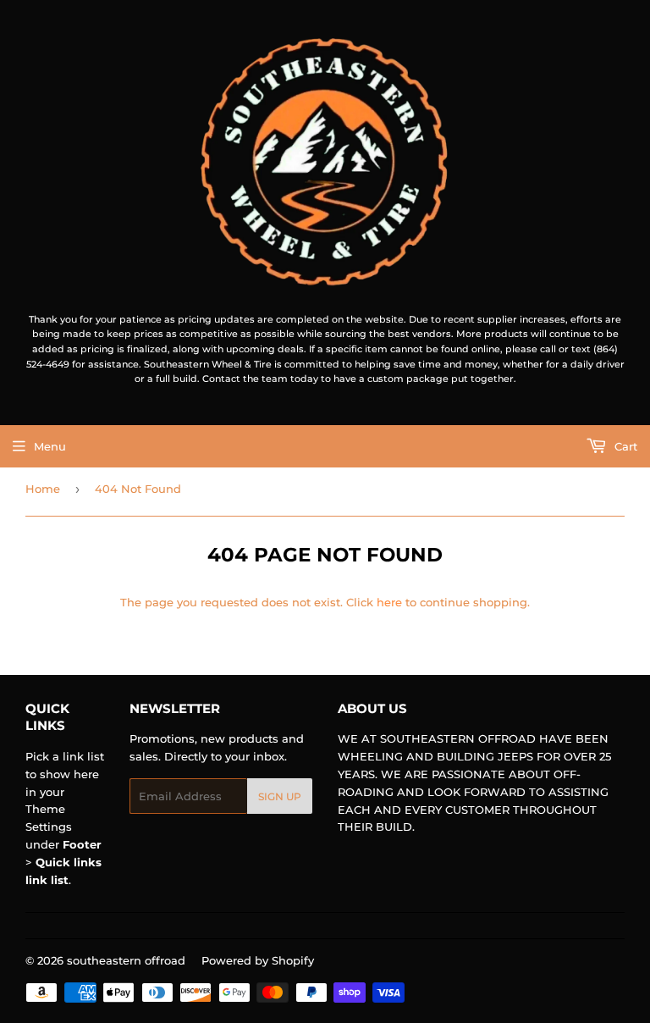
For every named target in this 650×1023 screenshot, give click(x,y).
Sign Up (279, 796)
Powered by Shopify (257, 960)
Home (42, 488)
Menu (50, 446)
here (389, 602)
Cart (624, 446)
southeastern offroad (126, 960)
